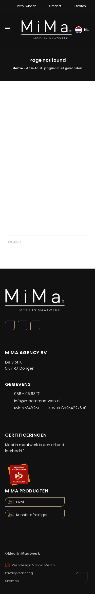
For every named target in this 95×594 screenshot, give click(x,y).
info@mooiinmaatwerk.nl (37, 400)
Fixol (20, 502)
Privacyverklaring (19, 573)
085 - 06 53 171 (27, 393)
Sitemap (12, 581)
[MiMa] (46, 27)
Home (18, 68)
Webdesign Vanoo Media (33, 565)
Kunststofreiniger (32, 514)
